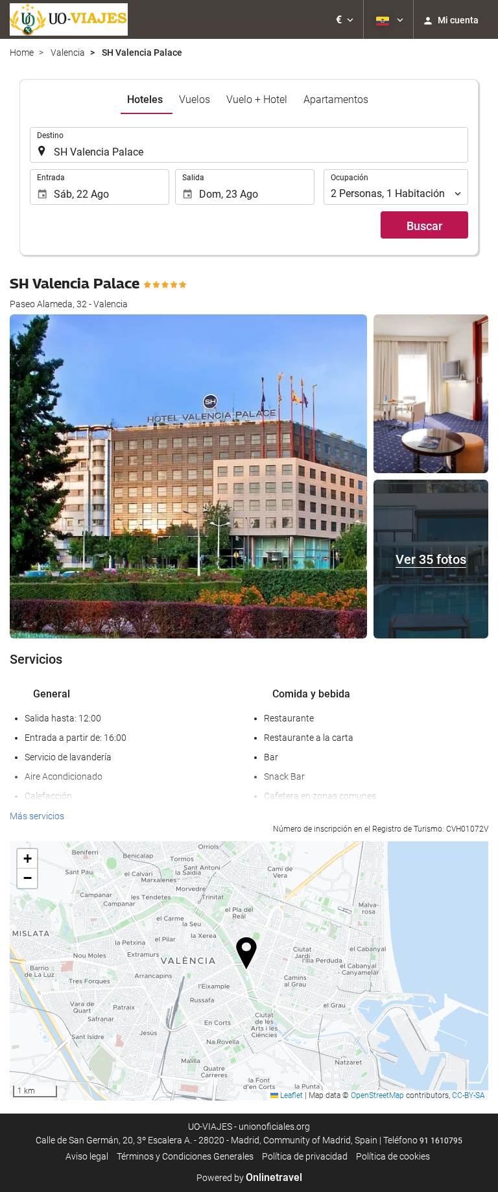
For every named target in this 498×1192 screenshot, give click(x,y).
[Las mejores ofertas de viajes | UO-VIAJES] (69, 19)
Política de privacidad (305, 1156)
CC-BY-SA (468, 1095)
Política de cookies (393, 1156)
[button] (344, 19)
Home (22, 52)
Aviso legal (86, 1156)
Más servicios (37, 816)
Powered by (249, 1178)
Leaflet (290, 1095)
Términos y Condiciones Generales (185, 1156)
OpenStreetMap (377, 1095)
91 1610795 (441, 1140)
